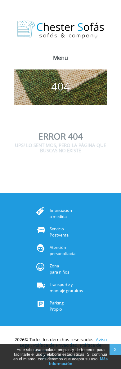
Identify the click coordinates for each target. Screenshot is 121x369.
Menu (60, 58)
